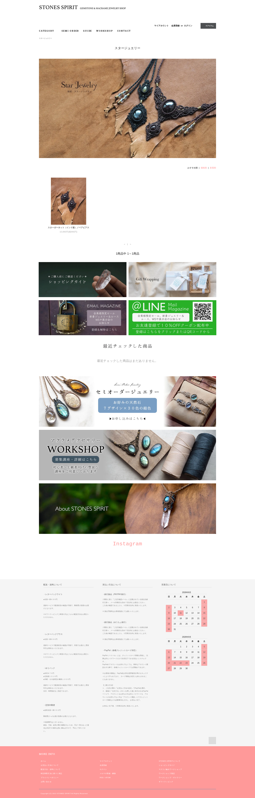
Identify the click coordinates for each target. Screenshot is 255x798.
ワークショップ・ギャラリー (170, 777)
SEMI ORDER (70, 30)
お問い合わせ (46, 782)
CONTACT (124, 30)
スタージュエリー (45, 38)
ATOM (108, 777)
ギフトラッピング (166, 782)
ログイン (188, 25)
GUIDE (87, 30)
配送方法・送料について (50, 769)
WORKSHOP (104, 30)
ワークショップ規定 (167, 773)
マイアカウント (161, 25)
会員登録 (175, 25)
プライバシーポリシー (50, 777)
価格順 (204, 168)
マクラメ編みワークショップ (170, 769)
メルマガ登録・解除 (108, 773)
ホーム (43, 761)
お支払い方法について (50, 765)
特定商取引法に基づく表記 (51, 773)
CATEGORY (47, 30)
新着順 (213, 168)
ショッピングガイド (167, 765)
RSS (101, 777)
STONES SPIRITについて (169, 761)
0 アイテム (210, 26)
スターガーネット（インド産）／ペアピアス (68, 227)
